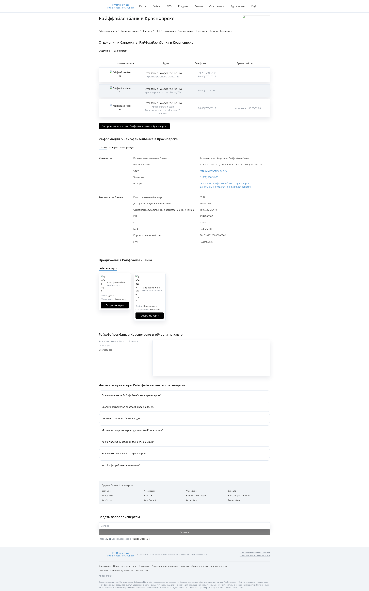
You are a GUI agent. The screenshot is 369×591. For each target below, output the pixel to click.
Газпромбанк (234, 500)
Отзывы (213, 31)
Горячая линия (185, 31)
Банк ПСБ (148, 495)
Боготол (123, 341)
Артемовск (104, 341)
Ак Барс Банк (149, 491)
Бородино (133, 341)
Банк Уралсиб (150, 500)
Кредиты (148, 30)
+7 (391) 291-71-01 (207, 73)
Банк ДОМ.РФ (108, 495)
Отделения (201, 31)
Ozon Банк (106, 491)
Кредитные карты (131, 30)
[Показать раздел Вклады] (204, 6)
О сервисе (144, 566)
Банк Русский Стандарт (196, 495)
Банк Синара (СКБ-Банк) (239, 495)
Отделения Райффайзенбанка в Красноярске (225, 183)
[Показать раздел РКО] (173, 6)
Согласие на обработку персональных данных (123, 570)
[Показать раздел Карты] (148, 6)
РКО (159, 30)
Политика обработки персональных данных (203, 566)
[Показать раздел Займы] (162, 6)
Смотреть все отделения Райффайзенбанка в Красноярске (134, 126)
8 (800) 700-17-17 (207, 76)
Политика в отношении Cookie (255, 555)
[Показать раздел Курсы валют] (246, 6)
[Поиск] (267, 6)
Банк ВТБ (232, 491)
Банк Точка (107, 500)
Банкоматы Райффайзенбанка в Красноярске (225, 186)
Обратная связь (121, 566)
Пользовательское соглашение (255, 552)
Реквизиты (226, 31)
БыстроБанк (191, 500)
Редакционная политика (165, 566)
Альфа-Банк (191, 491)
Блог (134, 566)
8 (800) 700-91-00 (207, 90)
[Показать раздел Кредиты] (189, 6)
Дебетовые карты (109, 30)
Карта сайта (105, 566)
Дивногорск (104, 345)
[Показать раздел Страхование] (225, 6)
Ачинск (114, 341)
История (113, 147)
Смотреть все (105, 349)
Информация (127, 147)
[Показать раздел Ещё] (258, 6)
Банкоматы (170, 31)
